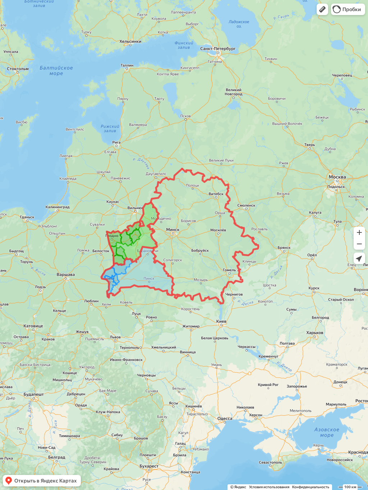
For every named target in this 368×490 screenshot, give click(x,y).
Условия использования (269, 487)
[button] (322, 9)
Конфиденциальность (310, 487)
